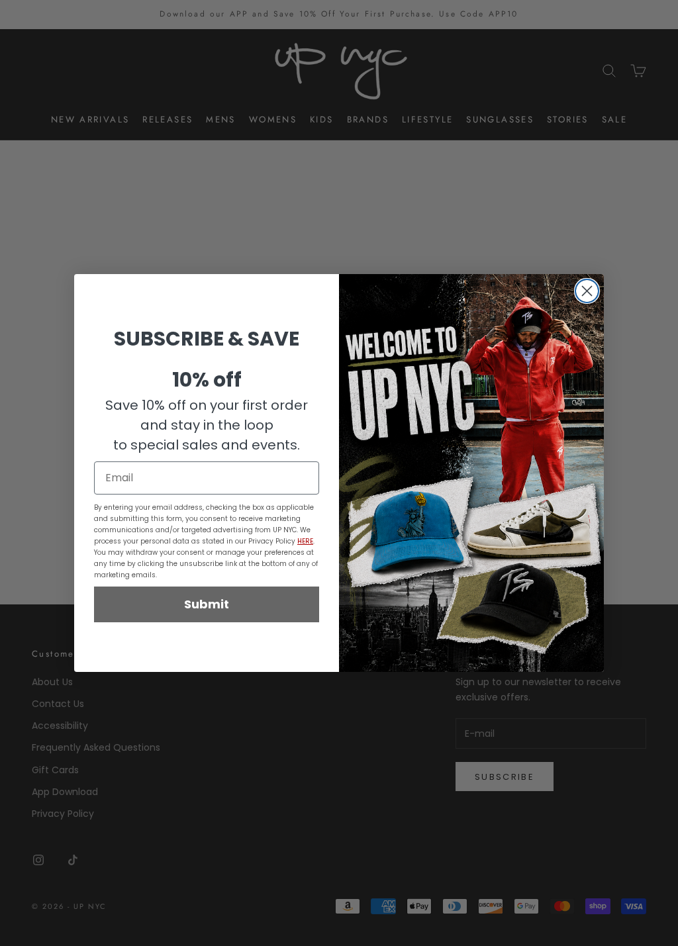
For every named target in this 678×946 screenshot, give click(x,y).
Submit (206, 604)
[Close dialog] (587, 291)
